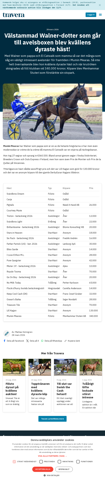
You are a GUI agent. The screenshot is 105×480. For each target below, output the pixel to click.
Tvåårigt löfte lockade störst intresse (88, 390)
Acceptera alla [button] (42, 469)
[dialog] (52, 458)
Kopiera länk (74, 340)
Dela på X (34, 340)
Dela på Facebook (15, 340)
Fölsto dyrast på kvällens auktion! (12, 389)
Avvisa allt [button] (64, 469)
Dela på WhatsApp (53, 340)
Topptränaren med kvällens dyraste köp (40, 389)
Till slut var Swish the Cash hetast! (64, 389)
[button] (52, 456)
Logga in (91, 14)
